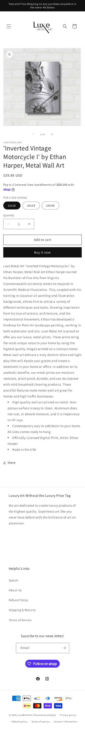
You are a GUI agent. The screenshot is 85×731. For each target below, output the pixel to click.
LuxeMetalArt (25, 714)
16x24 (31, 205)
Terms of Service (20, 620)
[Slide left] (33, 134)
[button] (9, 26)
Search (13, 580)
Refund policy (19, 721)
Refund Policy (18, 600)
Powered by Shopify (45, 714)
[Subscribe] (64, 648)
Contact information (65, 721)
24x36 (50, 205)
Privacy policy (68, 715)
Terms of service (40, 721)
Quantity (8, 215)
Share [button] (12, 463)
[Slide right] (52, 134)
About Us (15, 590)
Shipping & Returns (22, 610)
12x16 (12, 205)
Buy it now (42, 252)
